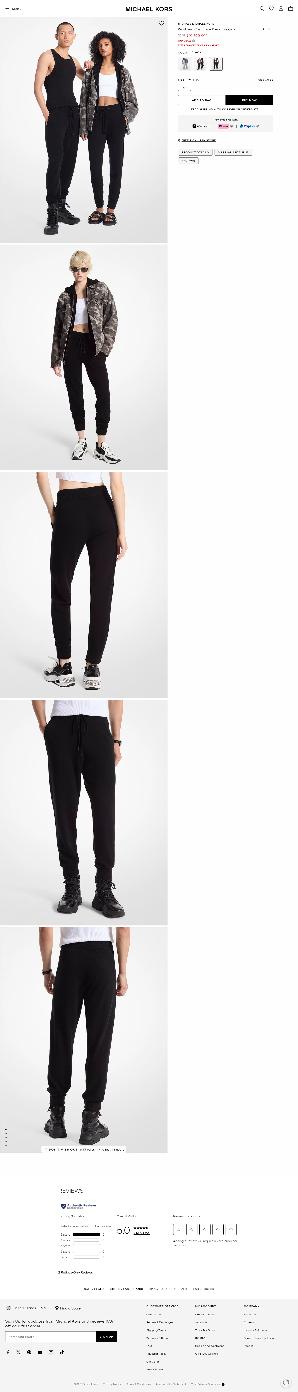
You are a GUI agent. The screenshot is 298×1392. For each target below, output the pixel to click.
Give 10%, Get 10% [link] (206, 1353)
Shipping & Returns (233, 152)
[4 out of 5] (6, 1141)
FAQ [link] (149, 1345)
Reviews (188, 161)
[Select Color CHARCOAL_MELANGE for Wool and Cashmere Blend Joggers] (200, 64)
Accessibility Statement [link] (171, 1384)
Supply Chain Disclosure (259, 1338)
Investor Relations (255, 1330)
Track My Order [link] (205, 1330)
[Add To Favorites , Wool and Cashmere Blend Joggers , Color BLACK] (161, 23)
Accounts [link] (201, 1322)
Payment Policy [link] (156, 1353)
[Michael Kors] (149, 8)
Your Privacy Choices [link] (205, 1384)
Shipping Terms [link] (156, 1330)
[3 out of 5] (6, 1137)
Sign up (106, 1337)
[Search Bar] (262, 8)
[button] (286, 1382)
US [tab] (190, 79)
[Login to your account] (281, 8)
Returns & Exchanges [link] (159, 1322)
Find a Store (70, 1308)
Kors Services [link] (154, 1369)
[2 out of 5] (6, 1133)
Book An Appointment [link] (209, 1345)
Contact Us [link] (153, 1314)
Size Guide (265, 79)
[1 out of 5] (6, 1129)
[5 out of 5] (6, 1145)
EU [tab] (197, 79)
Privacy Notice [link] (112, 1384)
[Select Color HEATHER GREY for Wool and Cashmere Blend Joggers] (185, 64)
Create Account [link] (205, 1314)
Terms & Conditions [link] (139, 1384)
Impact (248, 1345)
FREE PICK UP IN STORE (199, 140)
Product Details (195, 152)
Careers (249, 1322)
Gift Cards (152, 1361)
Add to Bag (202, 100)
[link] (7, 1352)
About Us (250, 1314)
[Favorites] (271, 8)
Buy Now (249, 100)
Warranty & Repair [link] (158, 1338)
